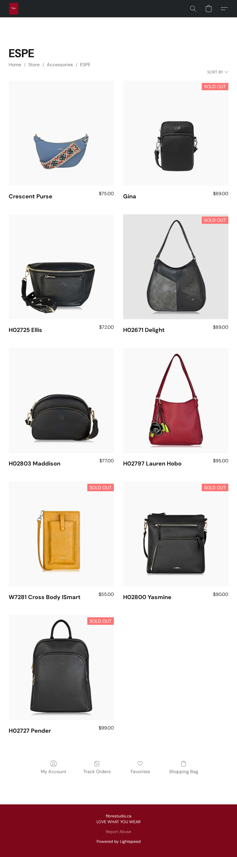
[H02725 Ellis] (61, 266)
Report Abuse (118, 831)
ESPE (85, 65)
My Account (53, 772)
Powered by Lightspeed (119, 841)
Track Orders (97, 772)
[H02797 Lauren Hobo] (175, 400)
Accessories (60, 65)
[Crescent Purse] (61, 133)
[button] (13, 8)
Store (34, 65)
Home (15, 65)
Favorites (140, 772)
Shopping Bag (183, 772)
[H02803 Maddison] (61, 400)
